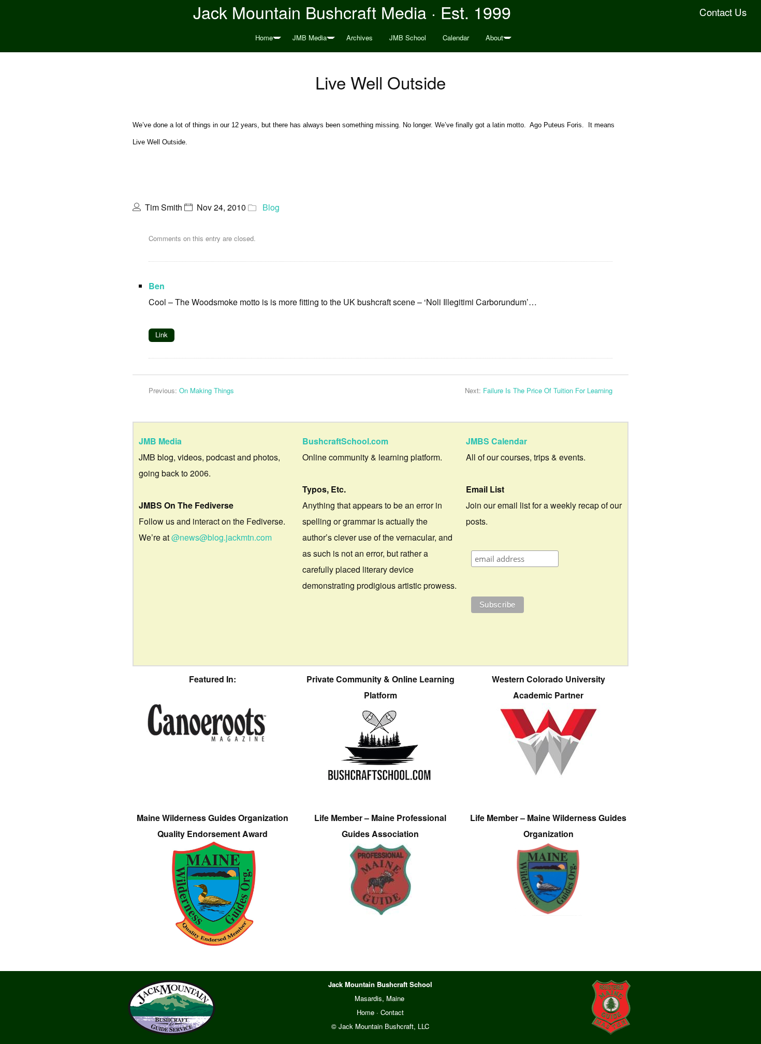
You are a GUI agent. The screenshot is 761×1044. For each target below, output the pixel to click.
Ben (157, 286)
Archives (359, 37)
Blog (271, 207)
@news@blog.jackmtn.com (221, 537)
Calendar (456, 37)
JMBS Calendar (496, 441)
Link (161, 334)
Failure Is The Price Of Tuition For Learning (547, 390)
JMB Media (309, 37)
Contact (392, 1012)
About (494, 37)
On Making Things (206, 390)
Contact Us (723, 12)
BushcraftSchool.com (345, 441)
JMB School (407, 37)
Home (264, 37)
